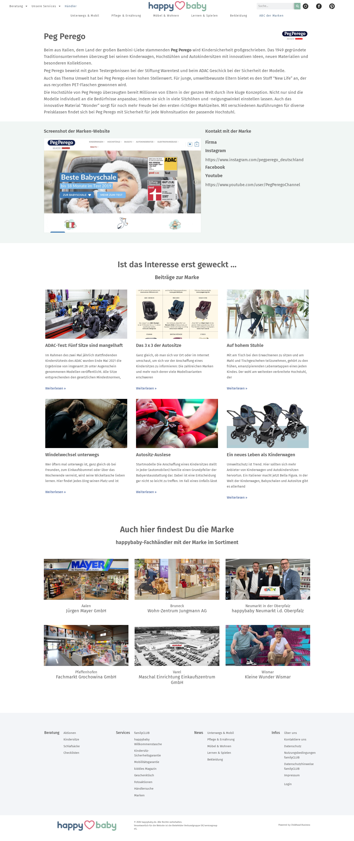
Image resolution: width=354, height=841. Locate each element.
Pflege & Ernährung (126, 15)
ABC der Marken (271, 15)
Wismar (268, 672)
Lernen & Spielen (204, 15)
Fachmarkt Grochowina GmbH (86, 677)
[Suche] (297, 6)
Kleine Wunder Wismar (268, 677)
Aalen (86, 606)
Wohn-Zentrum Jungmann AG (177, 610)
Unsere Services (44, 6)
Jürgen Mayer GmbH (86, 610)
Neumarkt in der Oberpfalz (267, 606)
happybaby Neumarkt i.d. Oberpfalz (268, 610)
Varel (177, 672)
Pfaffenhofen (86, 672)
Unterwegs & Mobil (84, 15)
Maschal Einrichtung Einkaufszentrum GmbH (177, 679)
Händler (71, 6)
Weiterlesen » (55, 388)
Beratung (16, 6)
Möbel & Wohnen (166, 15)
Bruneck (177, 606)
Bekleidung (238, 15)
